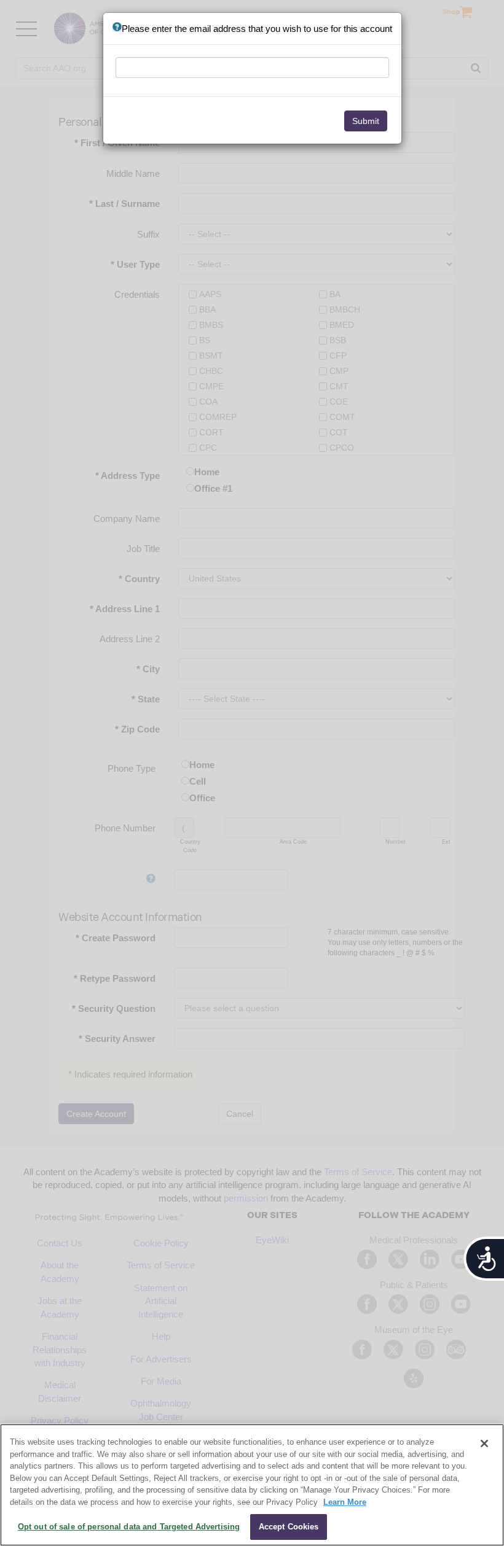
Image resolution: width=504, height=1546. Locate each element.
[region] (252, 1485)
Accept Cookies (289, 1526)
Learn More (344, 1502)
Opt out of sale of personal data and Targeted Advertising (129, 1526)
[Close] (484, 1443)
